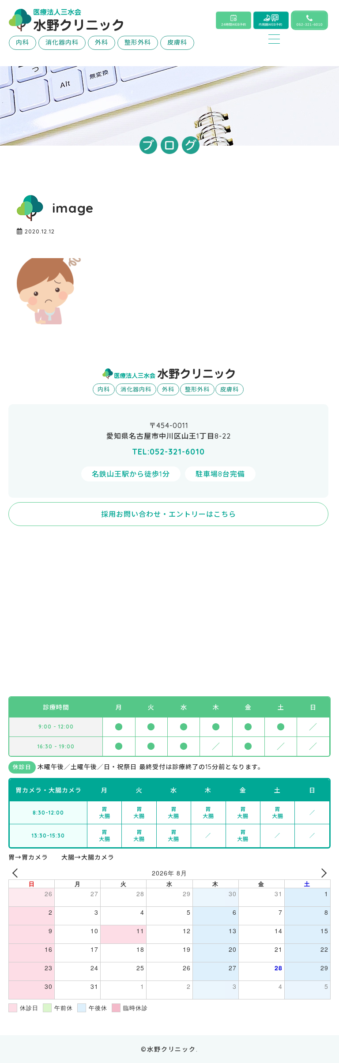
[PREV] (16, 873)
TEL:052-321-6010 (168, 452)
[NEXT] (322, 873)
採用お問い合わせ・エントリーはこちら (168, 514)
